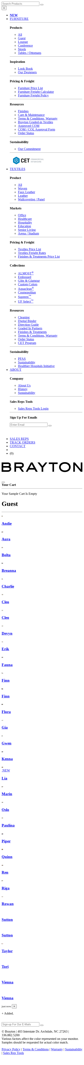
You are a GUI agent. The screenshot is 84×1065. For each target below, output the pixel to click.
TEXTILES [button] (17, 169)
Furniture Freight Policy (33, 95)
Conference (25, 45)
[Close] (3, 482)
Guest (21, 38)
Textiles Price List (29, 249)
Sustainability (26, 362)
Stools (22, 49)
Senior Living (27, 229)
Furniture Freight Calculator (36, 91)
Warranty (57, 1049)
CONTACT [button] (17, 446)
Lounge (23, 42)
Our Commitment (29, 149)
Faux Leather (26, 192)
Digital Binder (27, 321)
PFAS (22, 358)
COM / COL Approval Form (36, 129)
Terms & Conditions (36, 1049)
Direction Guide (28, 324)
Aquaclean (26, 288)
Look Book (25, 68)
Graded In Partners (30, 328)
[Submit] (41, 4)
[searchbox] (20, 4)
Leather (23, 195)
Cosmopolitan (27, 292)
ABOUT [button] (15, 369)
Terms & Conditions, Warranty (37, 118)
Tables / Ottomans (29, 53)
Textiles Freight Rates (32, 253)
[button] (14, 15)
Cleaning (24, 317)
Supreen (24, 297)
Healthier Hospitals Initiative (36, 366)
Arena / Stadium (28, 233)
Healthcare (25, 219)
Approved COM (28, 126)
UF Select (25, 301)
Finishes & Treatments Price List (39, 256)
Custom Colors (27, 284)
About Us (24, 385)
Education (24, 226)
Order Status (26, 133)
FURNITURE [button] (19, 18)
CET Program (27, 343)
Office (22, 215)
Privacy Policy (11, 1049)
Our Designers (27, 72)
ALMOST (26, 273)
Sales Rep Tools (13, 1053)
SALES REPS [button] (19, 438)
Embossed (24, 277)
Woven (22, 188)
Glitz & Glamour (29, 280)
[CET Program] (28, 165)
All (20, 34)
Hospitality (25, 222)
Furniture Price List (30, 88)
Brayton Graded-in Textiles (35, 122)
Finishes (23, 111)
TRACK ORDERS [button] (22, 442)
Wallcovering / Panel (31, 199)
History (23, 389)
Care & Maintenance (31, 115)
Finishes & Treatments (32, 332)
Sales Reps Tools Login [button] (33, 408)
